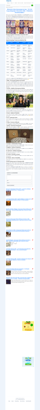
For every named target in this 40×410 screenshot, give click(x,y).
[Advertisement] (28, 308)
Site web (8, 182)
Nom (8, 180)
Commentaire (9, 174)
